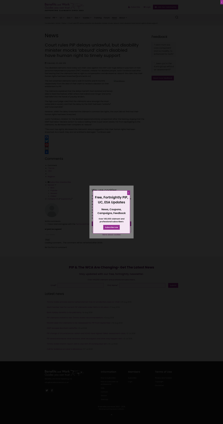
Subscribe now (111, 227)
